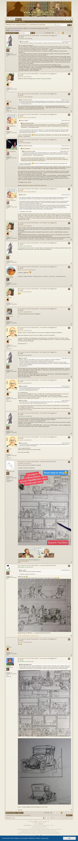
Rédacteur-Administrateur (15, 30)
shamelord (8, 666)
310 (11, 321)
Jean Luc (23, 41)
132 (11, 107)
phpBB (35, 821)
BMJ (7, 150)
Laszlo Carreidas (9, 276)
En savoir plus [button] (44, 838)
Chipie (7, 81)
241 (11, 282)
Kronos (7, 47)
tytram (7, 338)
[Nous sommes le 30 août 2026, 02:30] (55, 25)
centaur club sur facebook (23, 561)
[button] (52, 33)
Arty (36, 822)
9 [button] (66, 33)
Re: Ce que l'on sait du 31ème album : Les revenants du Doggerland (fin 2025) (38, 36)
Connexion (16, 21)
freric (7, 470)
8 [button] (64, 33)
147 (11, 87)
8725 (12, 576)
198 (11, 652)
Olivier (7, 315)
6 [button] (61, 33)
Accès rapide (8, 19)
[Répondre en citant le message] (70, 36)
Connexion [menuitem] (68, 19)
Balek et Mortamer (25, 99)
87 (11, 131)
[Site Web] (39, 9)
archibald (8, 569)
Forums (19, 19)
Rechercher (9, 21)
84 (11, 156)
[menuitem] (65, 19)
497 (11, 672)
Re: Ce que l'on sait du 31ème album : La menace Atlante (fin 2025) (37, 461)
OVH (45, 826)
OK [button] (69, 838)
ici (18, 316)
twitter (19, 562)
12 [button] (69, 33)
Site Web (12, 19)
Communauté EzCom (27, 825)
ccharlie (22, 642)
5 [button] (59, 33)
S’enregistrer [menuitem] (71, 19)
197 (11, 344)
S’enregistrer (22, 21)
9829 (12, 476)
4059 (12, 53)
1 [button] (56, 33)
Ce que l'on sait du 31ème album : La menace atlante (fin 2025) (27, 28)
